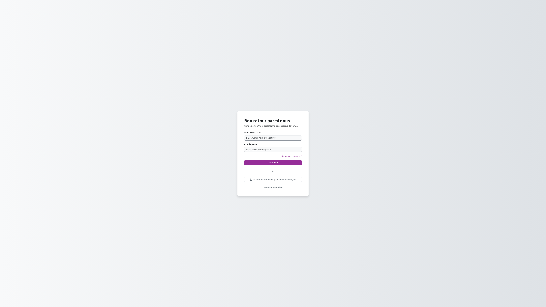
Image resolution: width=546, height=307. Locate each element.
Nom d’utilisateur (252, 132)
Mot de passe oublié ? (291, 156)
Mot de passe (250, 144)
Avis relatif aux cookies (273, 187)
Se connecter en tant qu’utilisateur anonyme (274, 179)
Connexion (273, 162)
